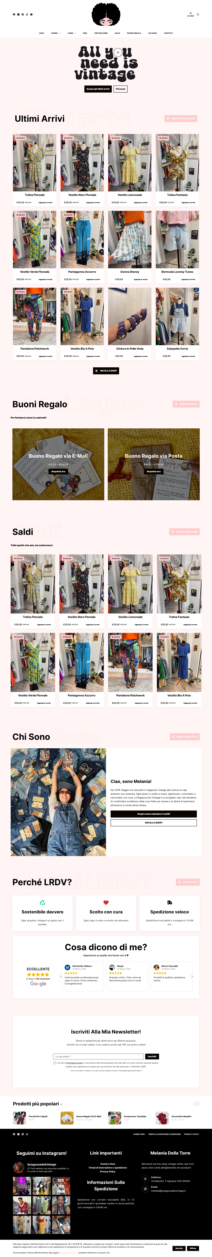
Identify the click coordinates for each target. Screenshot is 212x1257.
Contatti (168, 33)
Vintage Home (101, 33)
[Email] (31, 14)
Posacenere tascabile (135, 1116)
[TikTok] (27, 14)
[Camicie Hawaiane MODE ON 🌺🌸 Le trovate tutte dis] (22, 1205)
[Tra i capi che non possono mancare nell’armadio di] (22, 1225)
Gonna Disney (129, 271)
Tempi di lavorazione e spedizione (164, 1134)
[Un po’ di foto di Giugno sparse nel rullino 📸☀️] (61, 1205)
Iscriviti (152, 1056)
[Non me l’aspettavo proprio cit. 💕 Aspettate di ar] (22, 1186)
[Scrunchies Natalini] (162, 1118)
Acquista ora (58, 471)
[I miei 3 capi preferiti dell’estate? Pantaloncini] (42, 1225)
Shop (41, 33)
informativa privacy (74, 1063)
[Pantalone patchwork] (34, 316)
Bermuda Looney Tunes (177, 271)
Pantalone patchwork (34, 348)
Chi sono (152, 33)
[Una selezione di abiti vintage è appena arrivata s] (42, 1205)
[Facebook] (14, 14)
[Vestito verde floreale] (34, 239)
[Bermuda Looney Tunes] (177, 239)
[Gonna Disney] (129, 239)
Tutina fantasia (177, 195)
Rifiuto (193, 1248)
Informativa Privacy (69, 1252)
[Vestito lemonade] (129, 162)
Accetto (179, 1248)
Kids (85, 33)
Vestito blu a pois (82, 348)
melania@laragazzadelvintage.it (168, 1190)
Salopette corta (177, 348)
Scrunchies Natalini (181, 1116)
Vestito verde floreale (34, 271)
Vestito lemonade (130, 195)
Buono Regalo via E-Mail (88, 1116)
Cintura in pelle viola (129, 348)
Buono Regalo (134, 33)
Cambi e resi (139, 1134)
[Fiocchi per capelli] (19, 1118)
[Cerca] (198, 14)
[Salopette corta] (177, 316)
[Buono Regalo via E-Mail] (67, 1118)
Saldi (117, 33)
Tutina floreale (35, 195)
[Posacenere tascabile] (114, 1118)
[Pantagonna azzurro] (82, 239)
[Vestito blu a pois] (82, 316)
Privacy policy (191, 1134)
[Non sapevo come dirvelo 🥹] (42, 1186)
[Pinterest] (23, 14)
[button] (192, 976)
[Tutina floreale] (34, 162)
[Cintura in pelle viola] (129, 316)
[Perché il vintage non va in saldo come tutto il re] (61, 1186)
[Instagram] (18, 14)
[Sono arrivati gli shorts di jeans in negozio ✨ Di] (61, 1225)
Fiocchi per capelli (38, 1116)
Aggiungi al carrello (45, 202)
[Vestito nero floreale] (82, 162)
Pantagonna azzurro (82, 271)
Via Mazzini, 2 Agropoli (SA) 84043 (170, 1181)
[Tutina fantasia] (177, 162)
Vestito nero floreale (82, 195)
